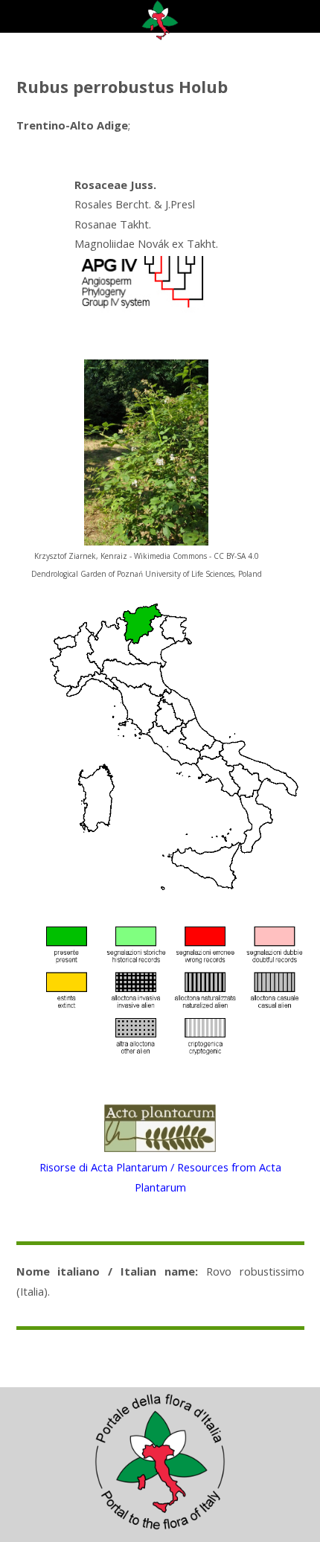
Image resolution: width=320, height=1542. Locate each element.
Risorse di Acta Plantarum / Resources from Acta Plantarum (160, 1176)
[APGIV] (140, 308)
